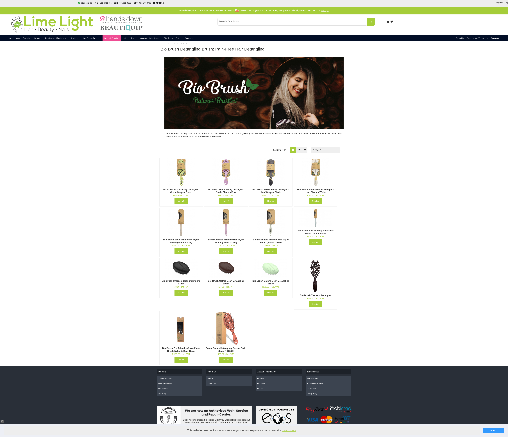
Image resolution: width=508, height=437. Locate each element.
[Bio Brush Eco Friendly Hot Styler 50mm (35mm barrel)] (181, 222)
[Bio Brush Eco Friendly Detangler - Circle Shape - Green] (181, 172)
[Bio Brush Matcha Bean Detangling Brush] (270, 268)
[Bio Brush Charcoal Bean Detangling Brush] (181, 268)
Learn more (289, 430)
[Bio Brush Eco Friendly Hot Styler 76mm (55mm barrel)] (270, 222)
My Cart (260, 389)
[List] (299, 150)
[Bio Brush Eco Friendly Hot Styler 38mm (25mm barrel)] (315, 218)
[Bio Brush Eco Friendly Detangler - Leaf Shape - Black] (270, 172)
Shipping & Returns (165, 378)
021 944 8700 (145, 3)
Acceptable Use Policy (315, 383)
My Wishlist (261, 378)
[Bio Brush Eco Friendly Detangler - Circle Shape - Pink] (225, 172)
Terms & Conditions (165, 383)
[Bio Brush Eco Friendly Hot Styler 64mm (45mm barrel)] (225, 222)
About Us (211, 378)
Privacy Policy (312, 394)
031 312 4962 (125, 3)
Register (499, 3)
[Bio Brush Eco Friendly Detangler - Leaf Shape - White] (315, 172)
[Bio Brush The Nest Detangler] (315, 275)
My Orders (261, 383)
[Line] (304, 150)
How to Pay (162, 394)
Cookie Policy (312, 389)
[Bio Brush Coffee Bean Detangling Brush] (225, 268)
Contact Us (212, 383)
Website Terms (312, 378)
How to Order (163, 389)
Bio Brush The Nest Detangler (315, 295)
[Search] (371, 22)
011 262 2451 (106, 3)
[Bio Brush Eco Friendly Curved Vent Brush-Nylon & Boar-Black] (181, 328)
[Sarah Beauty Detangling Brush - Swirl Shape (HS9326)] (225, 328)
